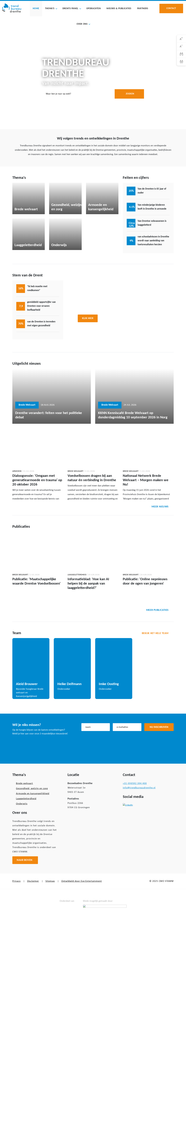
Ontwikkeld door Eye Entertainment (81, 881)
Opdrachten (93, 8)
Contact (171, 8)
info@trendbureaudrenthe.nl (139, 788)
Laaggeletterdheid (26, 798)
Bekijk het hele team (155, 633)
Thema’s (49, 8)
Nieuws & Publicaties (119, 8)
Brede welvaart (24, 783)
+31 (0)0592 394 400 (135, 783)
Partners (142, 8)
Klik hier (87, 318)
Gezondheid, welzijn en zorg (32, 788)
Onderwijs (21, 804)
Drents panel (70, 8)
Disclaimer (33, 881)
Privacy (16, 881)
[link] (181, 39)
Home (36, 8)
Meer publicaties (157, 610)
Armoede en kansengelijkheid (32, 793)
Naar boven (24, 860)
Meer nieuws (160, 506)
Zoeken (130, 94)
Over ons (82, 24)
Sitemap (50, 881)
